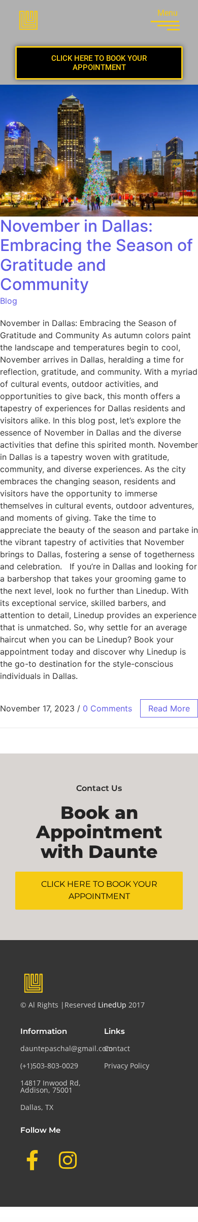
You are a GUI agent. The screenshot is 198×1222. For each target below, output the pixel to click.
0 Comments (107, 708)
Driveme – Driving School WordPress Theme (160, 1221)
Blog (8, 301)
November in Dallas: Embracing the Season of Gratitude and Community (96, 255)
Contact (117, 1048)
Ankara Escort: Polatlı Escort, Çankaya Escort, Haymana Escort (34, 1219)
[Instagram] (67, 1160)
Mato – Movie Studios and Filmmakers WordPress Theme (107, 1221)
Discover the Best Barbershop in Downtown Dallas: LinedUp (30, 1221)
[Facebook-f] (32, 1160)
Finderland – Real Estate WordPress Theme (182, 1221)
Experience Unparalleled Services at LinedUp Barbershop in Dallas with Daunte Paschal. (143, 1219)
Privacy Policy (126, 1065)
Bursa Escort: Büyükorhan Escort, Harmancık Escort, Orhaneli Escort (105, 1219)
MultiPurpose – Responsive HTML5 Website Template (135, 1221)
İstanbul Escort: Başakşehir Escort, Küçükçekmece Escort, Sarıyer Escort (68, 1219)
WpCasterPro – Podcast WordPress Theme (57, 1221)
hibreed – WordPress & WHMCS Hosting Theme (80, 1221)
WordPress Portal (12, 1219)
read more (169, 708)
